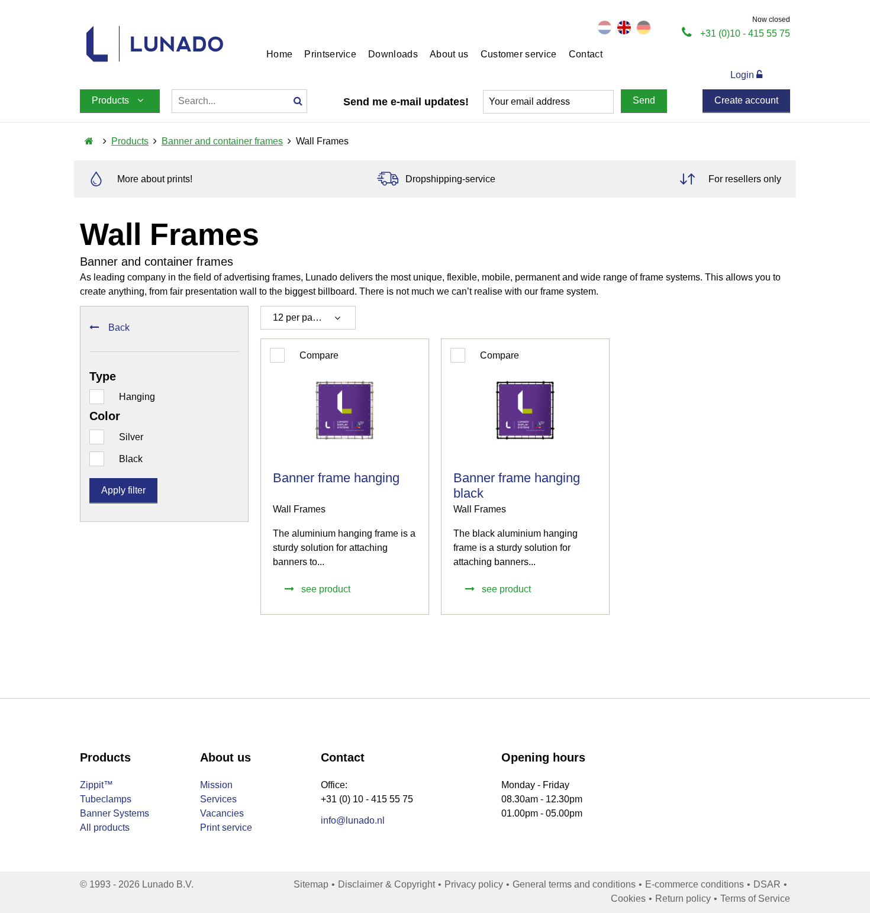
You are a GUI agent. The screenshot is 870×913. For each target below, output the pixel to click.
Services (218, 799)
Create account (746, 100)
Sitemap (311, 884)
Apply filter (123, 490)
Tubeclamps (105, 799)
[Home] (89, 141)
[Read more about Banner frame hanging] (344, 476)
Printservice (330, 54)
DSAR (767, 884)
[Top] (826, 857)
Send (644, 100)
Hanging (137, 397)
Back (119, 327)
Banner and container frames (222, 141)
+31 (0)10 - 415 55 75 (745, 33)
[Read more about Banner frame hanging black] (525, 476)
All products (105, 827)
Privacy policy (473, 884)
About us (449, 54)
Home (279, 54)
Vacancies (222, 813)
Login (743, 75)
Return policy (683, 898)
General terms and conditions (574, 884)
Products (130, 141)
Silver (131, 437)
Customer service (519, 54)
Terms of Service (755, 898)
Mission (216, 785)
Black (131, 459)
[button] (308, 318)
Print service (226, 827)
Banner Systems (114, 813)
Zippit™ (96, 785)
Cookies (628, 898)
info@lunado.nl (353, 820)
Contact (585, 54)
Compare (319, 355)
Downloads (393, 54)
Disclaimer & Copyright (386, 884)
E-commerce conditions (694, 884)
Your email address (529, 102)
